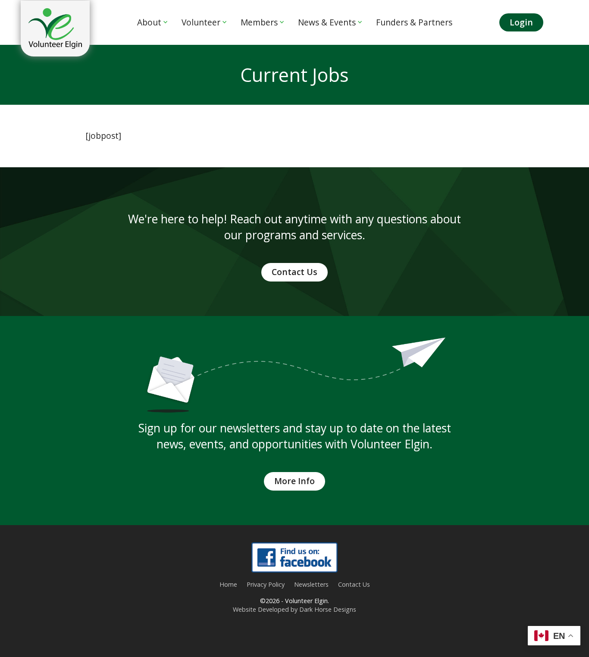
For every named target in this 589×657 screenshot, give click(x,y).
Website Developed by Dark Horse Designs (294, 609)
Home (228, 584)
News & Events (327, 22)
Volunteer (201, 22)
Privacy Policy (266, 584)
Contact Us (294, 272)
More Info (294, 481)
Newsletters (311, 584)
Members (259, 22)
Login (521, 22)
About (149, 22)
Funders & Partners (414, 22)
